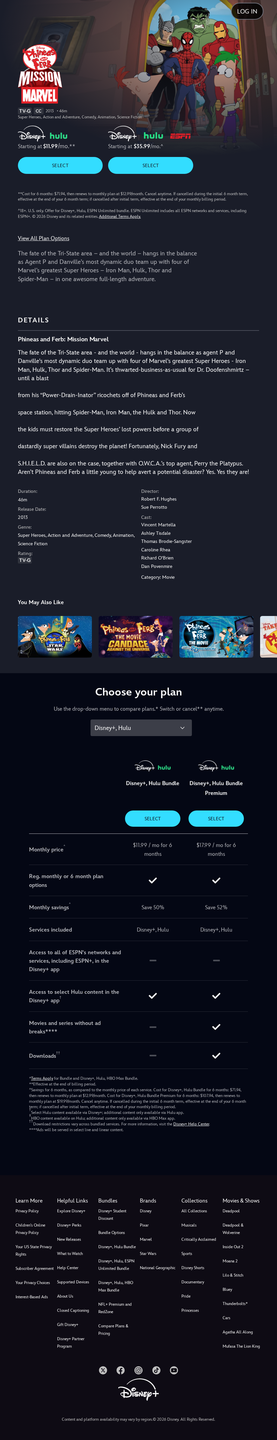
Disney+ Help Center (191, 1124)
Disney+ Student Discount (112, 1215)
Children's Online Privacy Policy (30, 1229)
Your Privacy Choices (33, 1282)
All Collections (194, 1211)
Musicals (189, 1225)
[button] (76, 1200)
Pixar (144, 1225)
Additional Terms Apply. (120, 216)
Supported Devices (73, 1282)
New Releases (69, 1239)
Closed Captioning (73, 1310)
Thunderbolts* (235, 1303)
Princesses (190, 1310)
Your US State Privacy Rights (34, 1250)
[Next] (265, 635)
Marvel (146, 1239)
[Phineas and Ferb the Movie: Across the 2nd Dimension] (216, 637)
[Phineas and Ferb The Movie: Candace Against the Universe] (136, 637)
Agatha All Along (238, 1332)
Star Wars (148, 1253)
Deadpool (231, 1211)
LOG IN (247, 11)
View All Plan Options (43, 238)
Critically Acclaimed (198, 1239)
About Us (65, 1296)
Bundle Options (111, 1232)
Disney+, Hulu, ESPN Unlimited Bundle (116, 1265)
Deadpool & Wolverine (233, 1229)
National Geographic (157, 1267)
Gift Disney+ (67, 1324)
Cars (226, 1318)
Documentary (192, 1282)
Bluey (227, 1289)
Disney (145, 1211)
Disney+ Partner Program (70, 1342)
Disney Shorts (192, 1267)
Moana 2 (230, 1261)
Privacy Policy (27, 1211)
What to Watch (70, 1253)
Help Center (67, 1267)
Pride (186, 1296)
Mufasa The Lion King (241, 1346)
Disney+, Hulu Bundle (117, 1246)
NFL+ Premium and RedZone (115, 1308)
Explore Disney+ (71, 1211)
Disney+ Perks (69, 1225)
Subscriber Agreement (35, 1268)
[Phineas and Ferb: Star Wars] (55, 637)
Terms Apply (42, 1078)
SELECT (60, 165)
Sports (186, 1253)
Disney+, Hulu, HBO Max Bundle (115, 1286)
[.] (103, 1370)
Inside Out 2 (233, 1246)
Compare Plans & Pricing (113, 1330)
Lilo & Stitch (233, 1275)
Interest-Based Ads (32, 1297)
